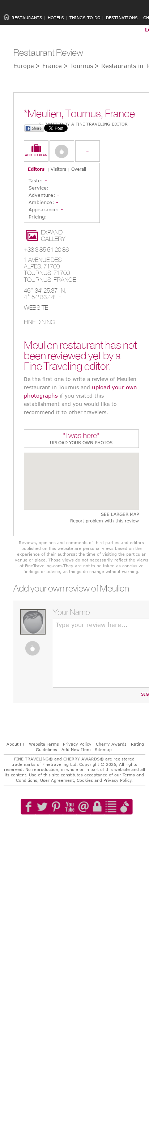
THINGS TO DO (85, 17)
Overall (78, 168)
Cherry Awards (111, 744)
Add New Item (76, 749)
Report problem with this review (104, 520)
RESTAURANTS (27, 17)
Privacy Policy (77, 744)
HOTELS (56, 17)
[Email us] (83, 827)
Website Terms (44, 744)
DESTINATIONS (122, 17)
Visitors (58, 168)
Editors (36, 168)
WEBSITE (36, 307)
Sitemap (103, 749)
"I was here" (81, 436)
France (65, 279)
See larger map (120, 514)
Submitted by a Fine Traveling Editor (83, 124)
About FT (16, 744)
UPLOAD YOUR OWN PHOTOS (81, 442)
